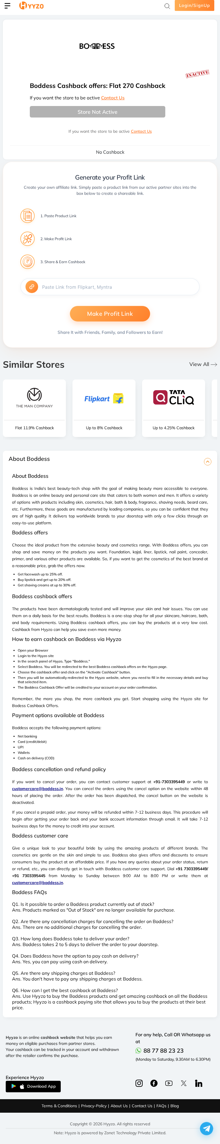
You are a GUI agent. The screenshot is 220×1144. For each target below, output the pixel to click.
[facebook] (139, 1083)
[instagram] (154, 1083)
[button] (206, 1127)
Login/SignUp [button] (194, 5)
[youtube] (168, 1083)
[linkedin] (198, 1083)
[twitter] (183, 1083)
